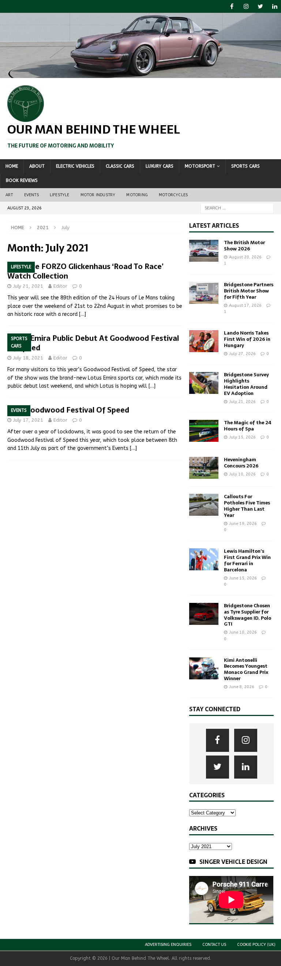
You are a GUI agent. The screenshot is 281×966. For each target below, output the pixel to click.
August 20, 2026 (245, 257)
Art (9, 195)
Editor (60, 286)
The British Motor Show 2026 (244, 246)
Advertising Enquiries (168, 944)
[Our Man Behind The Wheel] (140, 74)
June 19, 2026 (243, 523)
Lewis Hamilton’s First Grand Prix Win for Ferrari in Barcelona (247, 560)
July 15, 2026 (242, 437)
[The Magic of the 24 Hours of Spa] (203, 431)
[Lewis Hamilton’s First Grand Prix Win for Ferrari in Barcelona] (203, 559)
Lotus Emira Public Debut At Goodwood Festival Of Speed (93, 343)
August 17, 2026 (245, 305)
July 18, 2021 (28, 358)
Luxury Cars (159, 166)
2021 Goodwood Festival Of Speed (68, 410)
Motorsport (200, 166)
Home (11, 166)
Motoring (137, 195)
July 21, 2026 (242, 401)
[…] (82, 314)
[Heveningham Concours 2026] (203, 468)
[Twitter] (260, 6)
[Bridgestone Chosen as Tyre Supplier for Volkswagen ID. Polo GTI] (203, 614)
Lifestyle (60, 195)
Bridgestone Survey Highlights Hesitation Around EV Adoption (246, 384)
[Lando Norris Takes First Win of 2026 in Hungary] (203, 341)
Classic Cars (120, 166)
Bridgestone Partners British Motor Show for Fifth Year (248, 291)
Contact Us (214, 944)
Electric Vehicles (75, 166)
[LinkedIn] (274, 6)
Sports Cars (245, 166)
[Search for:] (237, 208)
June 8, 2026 (241, 687)
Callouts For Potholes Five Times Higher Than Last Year (247, 506)
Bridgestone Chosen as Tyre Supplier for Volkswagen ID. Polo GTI (247, 615)
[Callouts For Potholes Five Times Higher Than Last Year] (203, 505)
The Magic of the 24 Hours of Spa (247, 426)
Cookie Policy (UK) (256, 944)
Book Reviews (22, 180)
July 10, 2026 (242, 474)
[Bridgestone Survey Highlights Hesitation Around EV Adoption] (203, 383)
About (37, 166)
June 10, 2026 (243, 632)
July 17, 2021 (28, 420)
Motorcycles (173, 195)
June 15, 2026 (243, 578)
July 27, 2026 (242, 353)
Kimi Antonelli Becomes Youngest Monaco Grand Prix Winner (246, 669)
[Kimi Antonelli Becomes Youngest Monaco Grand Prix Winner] (203, 668)
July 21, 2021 (28, 286)
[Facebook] (231, 6)
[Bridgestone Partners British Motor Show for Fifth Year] (203, 293)
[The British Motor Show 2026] (203, 251)
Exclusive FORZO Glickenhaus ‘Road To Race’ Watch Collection (85, 271)
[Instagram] (246, 6)
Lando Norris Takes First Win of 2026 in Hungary (247, 339)
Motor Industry (98, 195)
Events (31, 195)
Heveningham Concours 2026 (241, 463)
